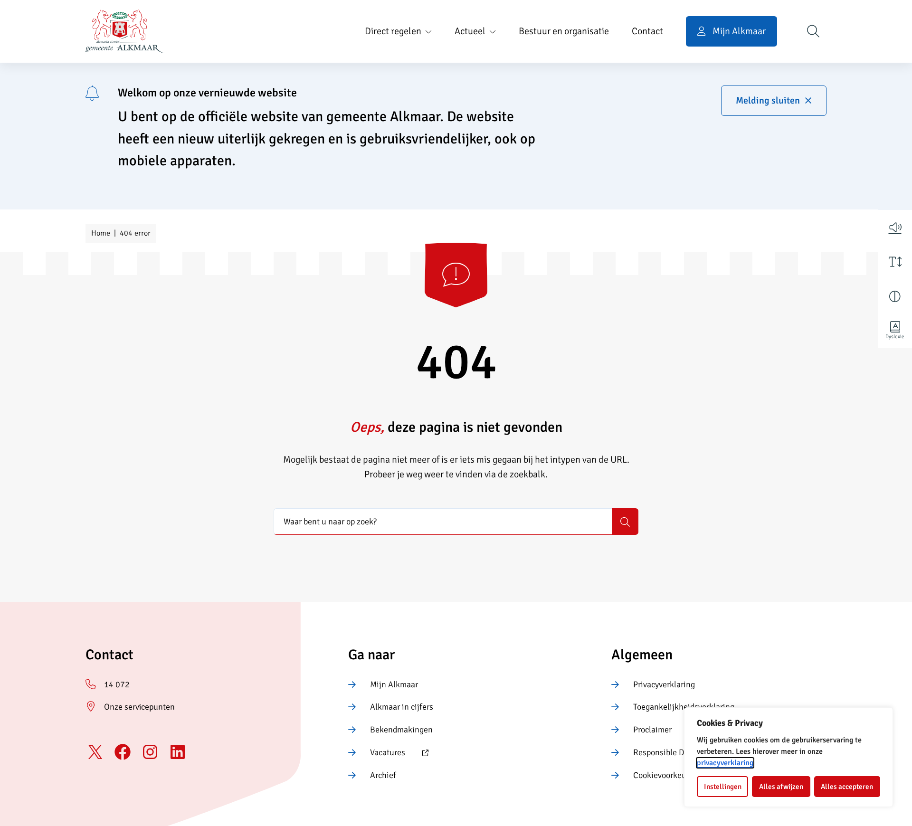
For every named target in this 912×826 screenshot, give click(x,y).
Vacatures (376, 753)
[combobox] (443, 521)
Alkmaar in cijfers (401, 707)
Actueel (470, 31)
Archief (383, 775)
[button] (895, 227)
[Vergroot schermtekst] (895, 262)
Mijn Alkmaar (394, 684)
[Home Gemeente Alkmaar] (125, 31)
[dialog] (788, 757)
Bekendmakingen (401, 729)
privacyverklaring (725, 763)
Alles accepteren (847, 786)
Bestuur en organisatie (564, 31)
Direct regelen (393, 31)
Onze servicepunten (139, 707)
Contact (647, 31)
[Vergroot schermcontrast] (895, 296)
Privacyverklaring (664, 684)
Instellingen (722, 786)
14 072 (117, 684)
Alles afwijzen (781, 786)
